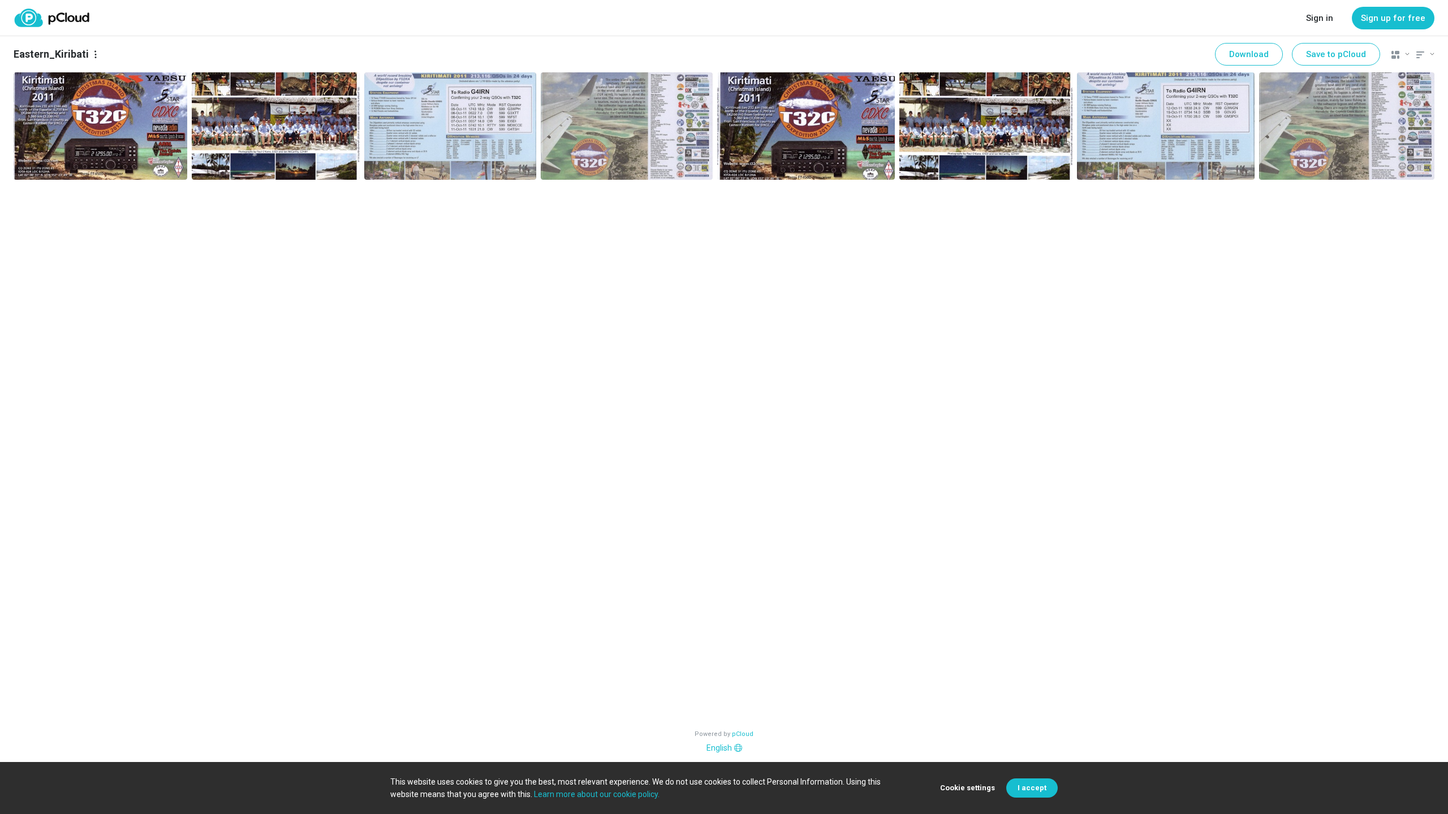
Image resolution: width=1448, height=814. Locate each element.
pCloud (742, 734)
